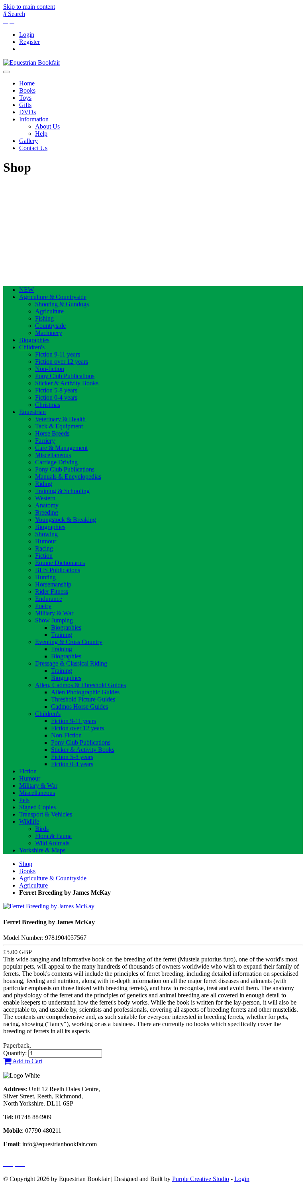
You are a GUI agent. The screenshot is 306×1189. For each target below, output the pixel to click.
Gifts (25, 104)
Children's (32, 347)
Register (29, 41)
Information (34, 119)
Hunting (45, 577)
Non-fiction (49, 368)
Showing (46, 534)
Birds (42, 828)
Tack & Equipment (59, 426)
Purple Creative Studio (200, 1178)
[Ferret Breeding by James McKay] (48, 906)
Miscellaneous (53, 455)
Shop (25, 863)
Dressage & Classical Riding (71, 663)
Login (26, 34)
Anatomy (47, 505)
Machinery (48, 332)
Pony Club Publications (64, 376)
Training (61, 634)
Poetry (43, 605)
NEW (26, 289)
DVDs (27, 112)
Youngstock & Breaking (65, 519)
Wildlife (29, 821)
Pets (24, 800)
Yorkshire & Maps (42, 850)
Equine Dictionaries (60, 562)
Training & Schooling (62, 490)
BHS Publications (57, 570)
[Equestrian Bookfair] (31, 62)
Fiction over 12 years (61, 361)
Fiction (44, 555)
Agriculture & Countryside (52, 296)
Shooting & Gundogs (62, 304)
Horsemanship (53, 584)
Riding (43, 483)
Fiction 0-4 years (56, 397)
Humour (45, 541)
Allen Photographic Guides (85, 692)
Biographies (34, 340)
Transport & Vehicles (45, 814)
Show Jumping (54, 620)
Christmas (47, 404)
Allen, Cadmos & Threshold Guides (80, 685)
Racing (44, 548)
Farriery (45, 440)
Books (27, 90)
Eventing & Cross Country (68, 641)
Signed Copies (37, 807)
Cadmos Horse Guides (79, 706)
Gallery (28, 140)
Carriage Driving (56, 462)
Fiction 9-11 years (57, 354)
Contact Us (33, 148)
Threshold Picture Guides (83, 699)
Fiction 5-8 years (56, 390)
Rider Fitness (51, 591)
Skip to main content (29, 6)
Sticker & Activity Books (66, 383)
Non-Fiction (66, 735)
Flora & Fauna (53, 835)
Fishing (44, 318)
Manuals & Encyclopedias (68, 476)
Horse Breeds (52, 433)
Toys (25, 97)
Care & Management (61, 447)
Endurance (48, 598)
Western (45, 498)
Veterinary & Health (60, 419)
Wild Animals (52, 843)
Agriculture (49, 311)
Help (41, 133)
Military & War (54, 613)
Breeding (46, 512)
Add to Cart (26, 1061)
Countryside (50, 325)
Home (27, 83)
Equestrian (32, 411)
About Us (47, 126)
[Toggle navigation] (6, 72)
